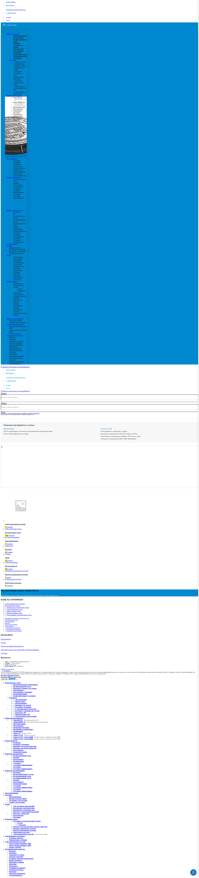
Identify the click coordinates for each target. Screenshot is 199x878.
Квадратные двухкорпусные (18, 262)
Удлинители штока (15, 358)
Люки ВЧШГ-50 (30, 722)
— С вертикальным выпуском (18, 77)
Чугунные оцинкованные (18, 197)
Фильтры (12, 360)
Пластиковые (18, 109)
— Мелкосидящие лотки (13, 613)
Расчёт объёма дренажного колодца (16, 434)
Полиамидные (18, 187)
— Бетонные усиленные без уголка (18, 82)
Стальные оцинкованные (18, 191)
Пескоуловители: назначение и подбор (114, 431)
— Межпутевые (19, 64)
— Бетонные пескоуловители (12, 627)
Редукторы (13, 354)
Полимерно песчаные (17, 112)
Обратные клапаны (16, 350)
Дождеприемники (12, 244)
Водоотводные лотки (13, 34)
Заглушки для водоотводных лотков (18, 285)
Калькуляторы (6, 639)
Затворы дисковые (15, 343)
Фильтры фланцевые (16, 362)
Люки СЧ (18, 121)
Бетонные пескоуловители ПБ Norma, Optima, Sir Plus (119, 434)
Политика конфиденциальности (12, 646)
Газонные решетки (15, 320)
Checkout (12, 679)
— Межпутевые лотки (13, 611)
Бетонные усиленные (17, 163)
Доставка (8, 17)
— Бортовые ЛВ (19, 86)
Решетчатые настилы (17, 310)
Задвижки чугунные (16, 341)
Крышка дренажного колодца (17, 300)
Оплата (8, 20)
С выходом (21, 291)
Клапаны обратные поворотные (16, 346)
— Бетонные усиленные (17, 72)
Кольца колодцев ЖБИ (17, 249)
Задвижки (12, 339)
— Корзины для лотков (22, 705)
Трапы (9, 255)
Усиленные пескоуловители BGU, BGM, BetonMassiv (118, 439)
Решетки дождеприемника (15, 210)
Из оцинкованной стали (22, 778)
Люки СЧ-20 (19, 124)
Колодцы (9, 246)
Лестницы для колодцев (17, 251)
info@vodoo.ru (12, 665)
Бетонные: (12, 60)
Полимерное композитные (18, 115)
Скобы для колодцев (16, 253)
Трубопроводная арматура (15, 335)
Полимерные (17, 118)
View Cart (4, 679)
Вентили (12, 337)
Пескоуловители (12, 159)
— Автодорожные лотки (13, 609)
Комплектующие (12, 281)
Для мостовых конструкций (18, 258)
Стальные (16, 188)
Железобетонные (19, 107)
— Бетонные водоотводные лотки (17, 607)
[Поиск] (1, 401)
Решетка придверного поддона (17, 305)
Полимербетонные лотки (11, 620)
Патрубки (12, 352)
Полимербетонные (20, 175)
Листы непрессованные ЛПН (20, 843)
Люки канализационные (14, 95)
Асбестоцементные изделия (15, 324)
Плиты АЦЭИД (14, 334)
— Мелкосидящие (19, 66)
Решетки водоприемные (14, 177)
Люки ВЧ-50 (25, 720)
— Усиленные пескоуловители (13, 629)
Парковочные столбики (17, 322)
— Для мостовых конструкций (19, 93)
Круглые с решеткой (17, 275)
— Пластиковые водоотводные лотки (18, 615)
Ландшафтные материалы (15, 319)
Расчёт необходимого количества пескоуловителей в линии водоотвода (28, 431)
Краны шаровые (15, 348)
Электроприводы (15, 363)
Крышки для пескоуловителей (19, 171)
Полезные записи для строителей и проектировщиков (20, 650)
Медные (16, 183)
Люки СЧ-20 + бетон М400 (19, 130)
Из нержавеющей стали (22, 756)
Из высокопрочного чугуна (19, 216)
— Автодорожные (19, 62)
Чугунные (16, 194)
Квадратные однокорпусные (18, 265)
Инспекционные (15, 248)
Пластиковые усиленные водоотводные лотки (17, 618)
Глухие (19, 289)
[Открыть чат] (193, 872)
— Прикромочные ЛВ (21, 714)
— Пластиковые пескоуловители (13, 631)
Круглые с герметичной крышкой (17, 270)
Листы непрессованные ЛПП (20, 845)
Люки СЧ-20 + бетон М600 (19, 138)
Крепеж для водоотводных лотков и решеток (19, 294)
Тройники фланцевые (17, 356)
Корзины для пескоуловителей (19, 167)
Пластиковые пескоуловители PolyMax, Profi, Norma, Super (121, 436)
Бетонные (16, 160)
